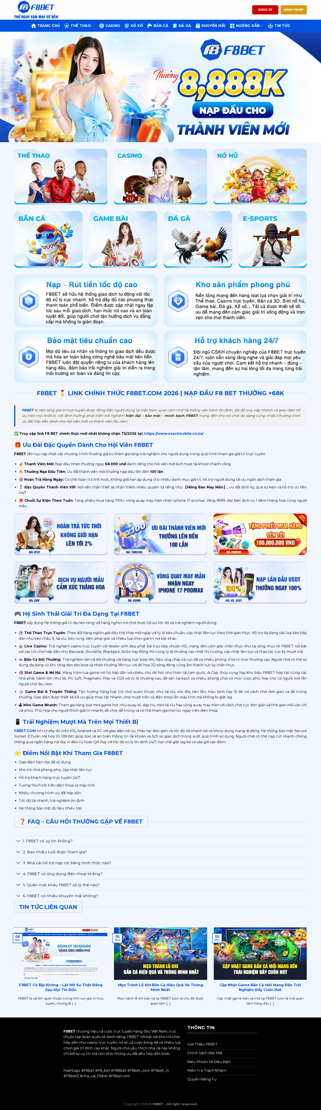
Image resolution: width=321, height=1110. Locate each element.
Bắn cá (161, 26)
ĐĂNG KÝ (265, 9)
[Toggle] (18, 841)
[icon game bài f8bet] (123, 239)
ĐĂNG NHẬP (294, 9)
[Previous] (12, 87)
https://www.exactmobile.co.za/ (173, 434)
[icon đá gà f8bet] (198, 239)
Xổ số (137, 26)
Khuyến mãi (214, 26)
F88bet (119, 1070)
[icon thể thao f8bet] (60, 177)
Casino (112, 26)
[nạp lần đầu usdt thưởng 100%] (260, 582)
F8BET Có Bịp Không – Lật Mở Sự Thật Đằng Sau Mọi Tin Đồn (60, 987)
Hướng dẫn (248, 26)
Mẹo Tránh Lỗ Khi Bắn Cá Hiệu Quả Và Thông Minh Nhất (160, 987)
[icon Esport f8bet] (273, 239)
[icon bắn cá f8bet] (48, 239)
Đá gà (185, 26)
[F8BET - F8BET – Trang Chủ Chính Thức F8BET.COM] (36, 10)
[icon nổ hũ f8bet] (260, 177)
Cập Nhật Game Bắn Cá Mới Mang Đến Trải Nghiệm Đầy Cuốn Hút (260, 987)
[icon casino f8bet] (160, 177)
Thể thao (81, 26)
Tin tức (282, 26)
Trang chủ (48, 26)
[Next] (309, 87)
